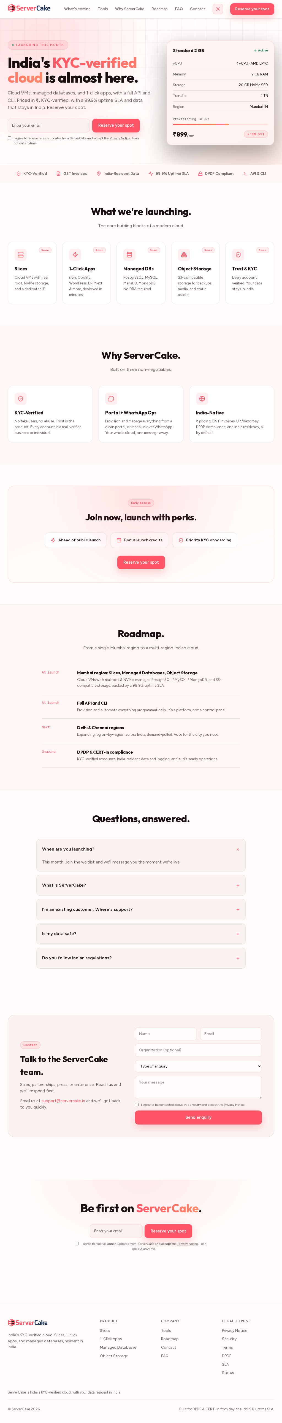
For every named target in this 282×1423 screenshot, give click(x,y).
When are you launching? (141, 849)
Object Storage (114, 1356)
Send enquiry (199, 1117)
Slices (105, 1330)
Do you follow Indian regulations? (141, 958)
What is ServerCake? (141, 885)
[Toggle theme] (218, 9)
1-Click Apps (111, 1339)
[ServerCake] (29, 9)
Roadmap (159, 9)
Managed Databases (118, 1347)
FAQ (179, 9)
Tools (103, 9)
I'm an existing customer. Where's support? (141, 909)
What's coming (77, 9)
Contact (197, 9)
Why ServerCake (129, 9)
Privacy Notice (120, 138)
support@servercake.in (63, 1100)
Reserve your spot (252, 9)
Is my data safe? (141, 934)
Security (229, 1339)
